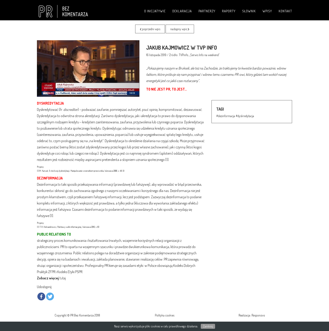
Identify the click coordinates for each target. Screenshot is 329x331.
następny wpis (179, 29)
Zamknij (208, 326)
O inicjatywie (155, 11)
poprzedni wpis (150, 29)
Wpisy (267, 11)
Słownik (249, 11)
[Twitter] (50, 296)
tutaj (63, 278)
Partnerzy (207, 11)
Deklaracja (182, 11)
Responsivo (258, 315)
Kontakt (285, 11)
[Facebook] (41, 296)
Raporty (228, 11)
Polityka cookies (164, 315)
